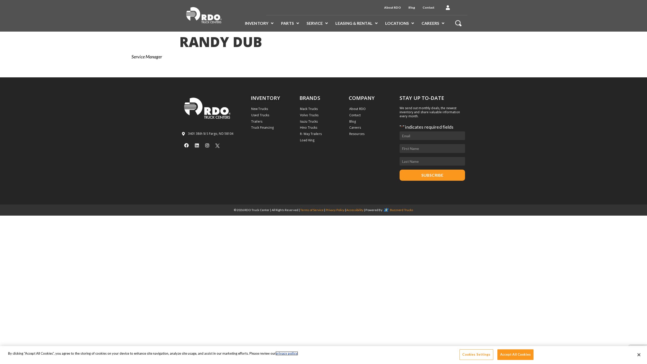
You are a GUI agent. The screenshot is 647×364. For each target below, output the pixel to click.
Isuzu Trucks (309, 121)
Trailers (256, 121)
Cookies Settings (476, 354)
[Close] (638, 354)
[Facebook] (186, 145)
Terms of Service (312, 210)
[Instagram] (207, 145)
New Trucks (259, 109)
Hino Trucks (308, 127)
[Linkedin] (196, 145)
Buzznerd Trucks (401, 210)
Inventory (256, 23)
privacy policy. (286, 353)
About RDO (392, 7)
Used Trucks (260, 115)
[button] (448, 7)
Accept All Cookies (515, 354)
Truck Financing (262, 127)
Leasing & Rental (354, 23)
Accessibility (355, 210)
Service (315, 23)
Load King (307, 140)
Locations (397, 23)
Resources (356, 134)
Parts (287, 23)
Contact (428, 7)
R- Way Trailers (311, 134)
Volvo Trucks (309, 115)
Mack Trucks (309, 109)
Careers (430, 23)
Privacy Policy (335, 210)
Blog (411, 7)
